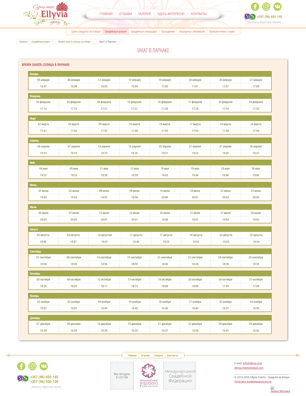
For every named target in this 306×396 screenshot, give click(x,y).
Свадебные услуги (41, 41)
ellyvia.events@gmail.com (248, 368)
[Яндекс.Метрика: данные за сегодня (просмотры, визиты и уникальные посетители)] (280, 389)
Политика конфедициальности (252, 381)
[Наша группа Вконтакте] (277, 6)
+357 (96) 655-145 (269, 16)
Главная (23, 41)
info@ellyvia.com (252, 363)
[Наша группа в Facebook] (255, 6)
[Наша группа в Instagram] (266, 6)
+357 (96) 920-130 (44, 381)
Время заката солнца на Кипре (74, 41)
